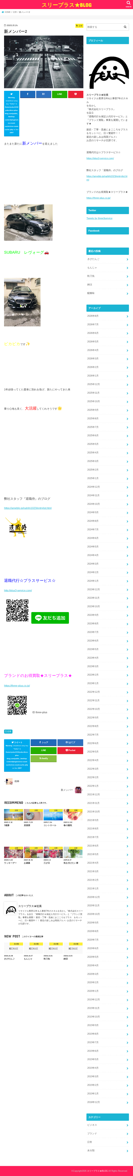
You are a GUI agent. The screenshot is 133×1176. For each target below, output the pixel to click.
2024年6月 (93, 538)
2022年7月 (93, 734)
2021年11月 (93, 803)
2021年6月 (93, 845)
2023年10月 (93, 606)
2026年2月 (93, 367)
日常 (9, 731)
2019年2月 (93, 1085)
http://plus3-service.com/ (18, 590)
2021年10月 (93, 811)
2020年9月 (93, 922)
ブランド (92, 1133)
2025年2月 (93, 469)
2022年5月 (93, 751)
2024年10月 (93, 504)
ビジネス (92, 1125)
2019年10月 (93, 1016)
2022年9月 (93, 717)
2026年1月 (93, 375)
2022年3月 (93, 769)
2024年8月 (93, 521)
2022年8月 (93, 726)
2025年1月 (93, 478)
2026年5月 (93, 341)
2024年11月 (93, 495)
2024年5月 (93, 546)
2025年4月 (93, 452)
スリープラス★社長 (30, 906)
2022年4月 (93, 760)
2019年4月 (93, 1068)
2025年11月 (93, 393)
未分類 (91, 1150)
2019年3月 (93, 1076)
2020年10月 (93, 914)
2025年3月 (93, 461)
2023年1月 (93, 683)
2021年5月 (93, 854)
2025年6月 (93, 435)
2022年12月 (93, 692)
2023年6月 (93, 640)
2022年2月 (93, 777)
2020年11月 (93, 905)
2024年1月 (93, 581)
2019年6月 (93, 1051)
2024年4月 (93, 555)
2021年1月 (93, 888)
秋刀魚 (91, 276)
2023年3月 (93, 666)
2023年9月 (93, 615)
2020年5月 (93, 957)
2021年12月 (93, 794)
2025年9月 (93, 410)
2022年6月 (93, 743)
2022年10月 (93, 709)
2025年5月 (93, 444)
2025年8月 (93, 418)
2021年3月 (93, 871)
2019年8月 (93, 1034)
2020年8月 (93, 931)
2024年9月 (93, 512)
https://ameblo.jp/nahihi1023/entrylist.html (28, 508)
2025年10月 (93, 401)
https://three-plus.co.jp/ (17, 685)
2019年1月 (93, 1093)
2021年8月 (93, 828)
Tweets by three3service (99, 218)
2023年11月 (93, 598)
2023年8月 (93, 623)
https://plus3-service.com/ (100, 158)
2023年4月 (93, 658)
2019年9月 (93, 1025)
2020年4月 (93, 965)
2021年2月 (93, 880)
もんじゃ (92, 267)
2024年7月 (93, 529)
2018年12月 (93, 1102)
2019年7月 (93, 1042)
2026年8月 (93, 316)
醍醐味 (91, 293)
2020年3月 (93, 974)
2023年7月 (93, 632)
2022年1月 (93, 786)
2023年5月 (93, 649)
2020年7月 (93, 939)
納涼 (89, 284)
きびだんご (93, 259)
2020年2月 (93, 982)
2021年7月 (93, 837)
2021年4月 (93, 863)
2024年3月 (93, 563)
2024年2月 (93, 572)
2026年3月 (93, 358)
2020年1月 (93, 991)
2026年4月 (93, 350)
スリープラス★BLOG (66, 5)
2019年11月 (93, 1008)
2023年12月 (93, 589)
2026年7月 (93, 324)
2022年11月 (93, 700)
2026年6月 (93, 333)
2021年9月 (93, 820)
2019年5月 (93, 1059)
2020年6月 (93, 948)
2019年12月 (93, 999)
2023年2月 (93, 674)
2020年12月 (93, 897)
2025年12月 (93, 384)
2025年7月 (93, 427)
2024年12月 (93, 487)
